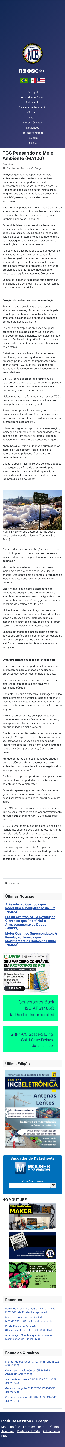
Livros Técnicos (32, 122)
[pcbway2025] (26, 972)
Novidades (32, 127)
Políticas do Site (28, 1431)
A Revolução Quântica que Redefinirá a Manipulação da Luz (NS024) (30, 908)
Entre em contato (35, 1427)
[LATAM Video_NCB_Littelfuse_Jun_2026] (30, 1039)
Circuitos (32, 112)
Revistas (33, 137)
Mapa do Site (10, 1427)
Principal (32, 92)
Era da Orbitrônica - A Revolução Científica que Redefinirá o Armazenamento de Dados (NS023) (30, 922)
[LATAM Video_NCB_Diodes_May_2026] (30, 1008)
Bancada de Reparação (32, 107)
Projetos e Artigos (32, 132)
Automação (32, 102)
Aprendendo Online (32, 97)
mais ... (32, 142)
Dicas (32, 117)
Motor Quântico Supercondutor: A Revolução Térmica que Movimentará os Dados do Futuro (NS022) (31, 939)
